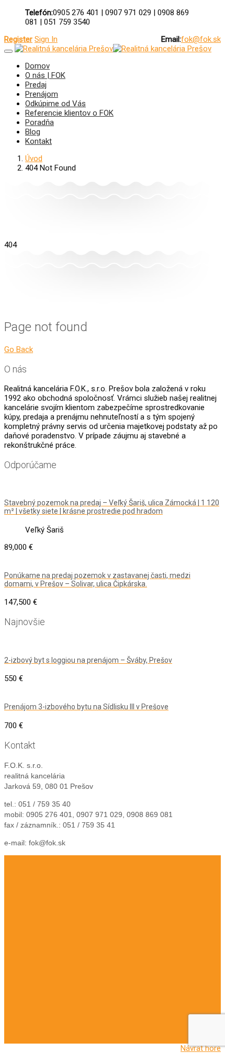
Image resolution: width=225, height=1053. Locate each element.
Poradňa (39, 122)
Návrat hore (201, 1048)
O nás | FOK (45, 75)
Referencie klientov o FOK (69, 113)
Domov (37, 66)
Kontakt (38, 141)
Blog (32, 132)
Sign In (46, 39)
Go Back (18, 349)
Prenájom (41, 94)
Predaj (36, 84)
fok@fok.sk (201, 39)
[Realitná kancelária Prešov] (64, 48)
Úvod (33, 158)
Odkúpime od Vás (55, 103)
